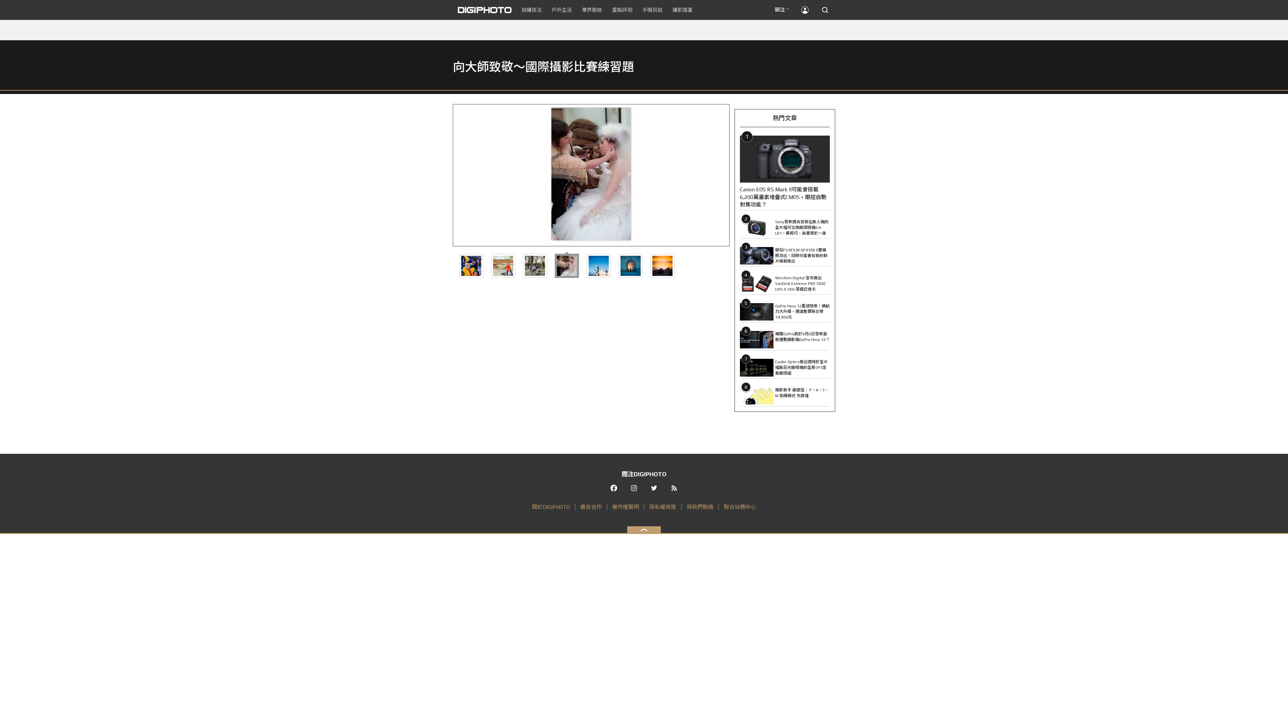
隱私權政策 (662, 507)
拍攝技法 (532, 10)
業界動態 (592, 10)
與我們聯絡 (700, 507)
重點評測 (622, 10)
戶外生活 (562, 10)
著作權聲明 (625, 507)
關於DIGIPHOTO (551, 507)
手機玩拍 (652, 10)
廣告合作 (591, 507)
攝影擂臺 (683, 10)
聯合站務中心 (740, 507)
